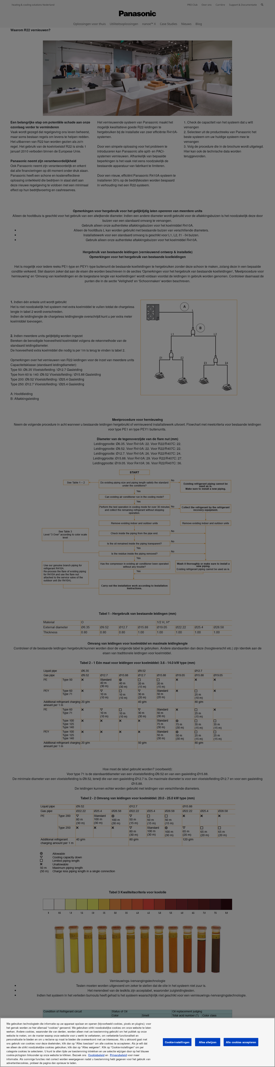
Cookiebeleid (96, 1055)
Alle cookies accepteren (241, 1042)
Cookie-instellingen (177, 1042)
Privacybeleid (118, 1055)
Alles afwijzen (208, 1042)
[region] (137, 1042)
